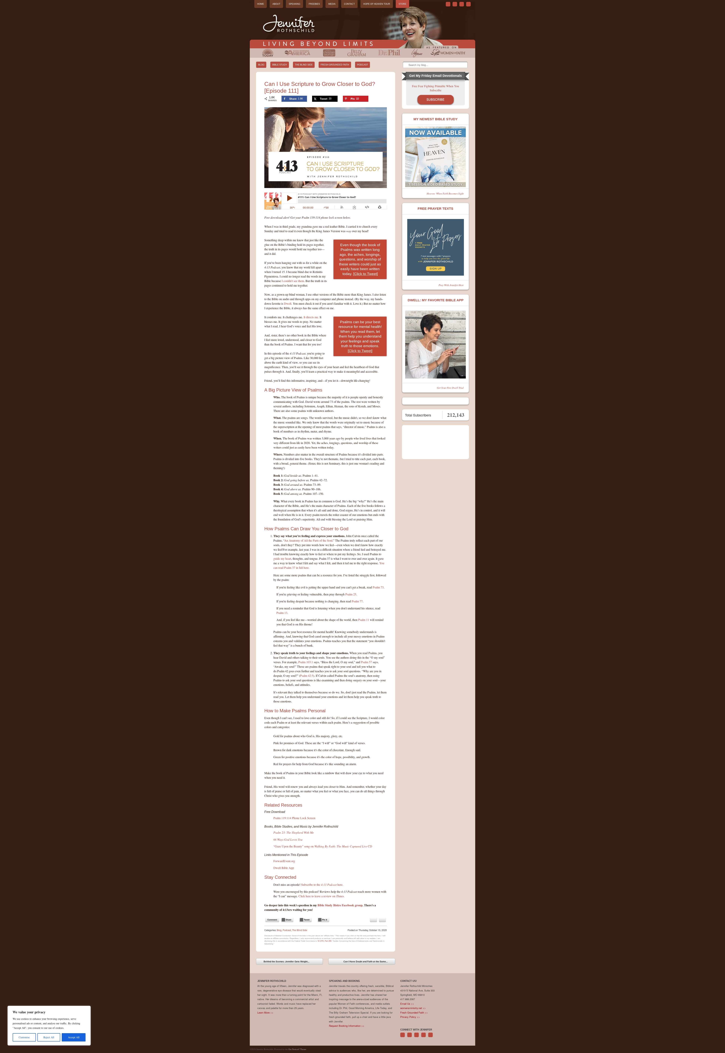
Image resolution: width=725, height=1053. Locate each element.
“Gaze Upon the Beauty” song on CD (322, 846)
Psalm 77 (357, 601)
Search (406, 65)
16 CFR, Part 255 (324, 941)
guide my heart (282, 558)
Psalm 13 (281, 613)
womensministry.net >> (413, 1008)
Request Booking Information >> (346, 1026)
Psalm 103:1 (305, 662)
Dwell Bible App (283, 868)
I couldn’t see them (293, 281)
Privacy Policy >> (410, 1017)
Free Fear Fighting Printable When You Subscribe (435, 88)
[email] (373, 920)
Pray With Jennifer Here (451, 285)
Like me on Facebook (455, 4)
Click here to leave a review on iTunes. (321, 896)
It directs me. (311, 317)
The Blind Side (304, 64)
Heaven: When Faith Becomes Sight (445, 193)
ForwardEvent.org (284, 861)
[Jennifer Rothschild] (362, 24)
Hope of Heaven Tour (376, 4)
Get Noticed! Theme (297, 1049)
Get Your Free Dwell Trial (450, 387)
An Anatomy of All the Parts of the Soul (308, 540)
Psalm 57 (366, 662)
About (276, 4)
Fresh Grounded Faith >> (414, 1012)
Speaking (294, 4)
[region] (49, 1025)
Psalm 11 (363, 620)
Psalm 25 (350, 594)
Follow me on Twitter (448, 4)
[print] (382, 920)
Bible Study (279, 64)
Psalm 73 (378, 587)
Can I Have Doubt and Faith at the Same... (368, 962)
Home (260, 4)
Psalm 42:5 (306, 676)
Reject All (48, 1037)
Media (332, 4)
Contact (349, 4)
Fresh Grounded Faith (335, 64)
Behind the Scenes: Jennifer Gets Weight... (283, 962)
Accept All (73, 1037)
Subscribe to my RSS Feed (468, 4)
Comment (272, 919)
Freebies (314, 4)
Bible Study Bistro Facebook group (340, 905)
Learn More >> (265, 1012)
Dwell (287, 303)
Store (402, 4)
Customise (24, 1037)
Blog (261, 64)
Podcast (362, 64)
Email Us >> (407, 1003)
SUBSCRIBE (435, 99)
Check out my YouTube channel (461, 4)
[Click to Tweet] (365, 274)
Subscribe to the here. (322, 884)
